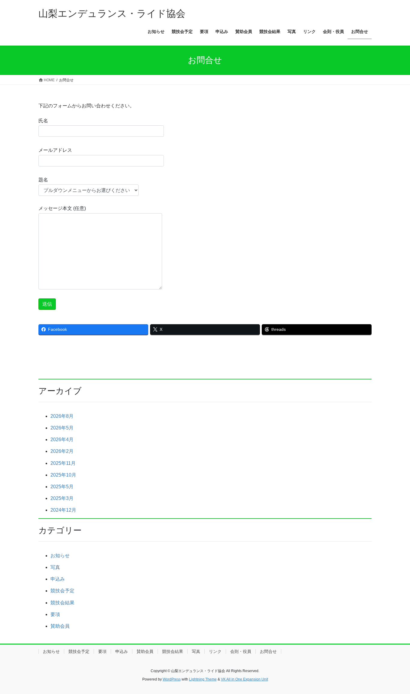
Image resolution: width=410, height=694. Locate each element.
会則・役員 (240, 651)
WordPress (172, 679)
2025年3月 (62, 498)
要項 (55, 614)
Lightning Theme (203, 679)
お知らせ (60, 555)
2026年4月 (62, 439)
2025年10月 (63, 474)
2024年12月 (63, 510)
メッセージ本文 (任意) (62, 208)
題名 (43, 179)
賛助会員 (60, 626)
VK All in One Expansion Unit (244, 679)
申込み (57, 579)
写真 (55, 567)
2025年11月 (63, 463)
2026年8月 (62, 416)
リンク (215, 651)
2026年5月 (62, 427)
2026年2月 (62, 451)
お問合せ (268, 651)
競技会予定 (62, 590)
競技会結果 (62, 602)
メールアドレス (55, 150)
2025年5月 (62, 486)
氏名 (43, 120)
